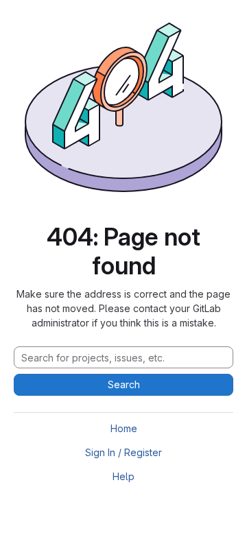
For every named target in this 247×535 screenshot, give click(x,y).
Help (123, 476)
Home (123, 428)
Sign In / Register (123, 452)
